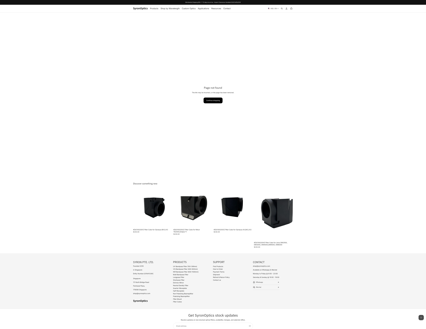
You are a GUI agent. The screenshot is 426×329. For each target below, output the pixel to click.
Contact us (217, 280)
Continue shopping (213, 100)
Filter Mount (177, 299)
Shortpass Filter (178, 280)
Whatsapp (259, 282)
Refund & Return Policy (221, 277)
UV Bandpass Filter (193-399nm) (185, 266)
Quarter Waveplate (180, 288)
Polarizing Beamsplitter (181, 296)
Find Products (218, 266)
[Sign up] (249, 326)
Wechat (258, 287)
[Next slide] (168, 208)
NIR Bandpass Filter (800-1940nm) (185, 272)
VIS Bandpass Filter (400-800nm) (185, 269)
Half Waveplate (178, 291)
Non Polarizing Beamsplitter (183, 294)
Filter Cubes (177, 302)
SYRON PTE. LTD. (143, 262)
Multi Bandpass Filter (180, 275)
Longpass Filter (178, 277)
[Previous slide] (136, 208)
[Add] (169, 224)
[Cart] (291, 8)
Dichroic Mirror (178, 283)
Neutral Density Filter (180, 285)
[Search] (281, 8)
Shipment (216, 275)
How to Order (218, 269)
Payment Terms (218, 272)
